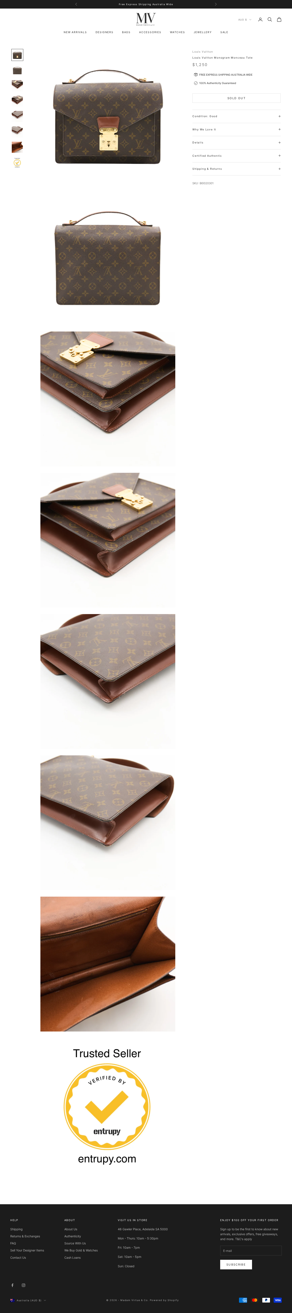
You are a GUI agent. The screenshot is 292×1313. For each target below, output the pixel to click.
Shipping (16, 1229)
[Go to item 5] (17, 116)
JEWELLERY (203, 32)
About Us (70, 1229)
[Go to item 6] (17, 132)
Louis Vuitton (202, 51)
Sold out (236, 98)
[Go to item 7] (17, 147)
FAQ (13, 1243)
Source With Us (75, 1243)
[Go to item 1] (17, 55)
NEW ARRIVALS (75, 32)
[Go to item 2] (17, 70)
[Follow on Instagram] (23, 1285)
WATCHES (177, 32)
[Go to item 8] (17, 163)
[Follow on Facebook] (12, 1285)
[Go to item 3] (17, 86)
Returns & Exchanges (25, 1236)
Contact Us (18, 1257)
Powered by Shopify (164, 1300)
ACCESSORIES (150, 32)
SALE (224, 32)
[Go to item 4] (17, 101)
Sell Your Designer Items (27, 1250)
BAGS (126, 32)
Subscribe (236, 1264)
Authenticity (72, 1236)
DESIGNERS (105, 32)
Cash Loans (72, 1257)
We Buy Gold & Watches (81, 1250)
